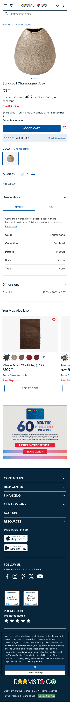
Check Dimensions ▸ (57, 138)
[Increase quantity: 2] (33, 174)
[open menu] (6, 5)
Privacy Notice (11, 696)
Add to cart (31, 128)
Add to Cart (30, 388)
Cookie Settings (46, 696)
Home (6, 24)
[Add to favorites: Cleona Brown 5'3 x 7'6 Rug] (54, 319)
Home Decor (23, 24)
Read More (11, 226)
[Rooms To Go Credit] (35, 427)
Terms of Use (28, 696)
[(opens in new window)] (7, 576)
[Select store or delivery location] (11, 5)
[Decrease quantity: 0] (22, 174)
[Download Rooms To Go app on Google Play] (16, 548)
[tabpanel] (35, 243)
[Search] (5, 13)
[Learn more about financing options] (35, 454)
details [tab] (19, 207)
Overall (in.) (8, 292)
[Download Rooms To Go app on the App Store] (16, 538)
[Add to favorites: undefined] (64, 128)
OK (35, 667)
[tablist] (35, 207)
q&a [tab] (51, 207)
